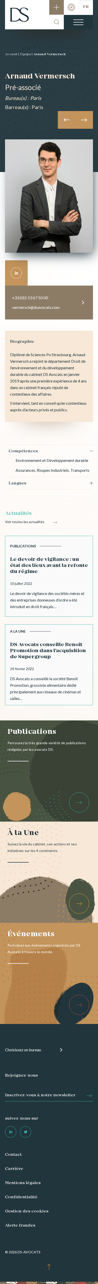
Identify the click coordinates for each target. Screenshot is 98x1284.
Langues (17, 483)
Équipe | (26, 54)
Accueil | (12, 54)
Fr (86, 6)
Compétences (23, 451)
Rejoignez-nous (21, 1075)
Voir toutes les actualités (24, 522)
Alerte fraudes (20, 1225)
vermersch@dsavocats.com (36, 307)
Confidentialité (21, 1197)
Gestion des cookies (26, 1211)
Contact (13, 1154)
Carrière (14, 1168)
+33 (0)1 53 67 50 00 (30, 297)
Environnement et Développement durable (52, 460)
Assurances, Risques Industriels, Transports (52, 470)
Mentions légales (23, 1183)
